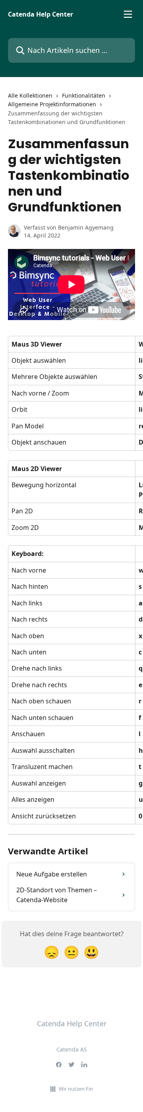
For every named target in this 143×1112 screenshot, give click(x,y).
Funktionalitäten (83, 95)
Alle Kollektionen (30, 95)
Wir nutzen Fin (76, 1088)
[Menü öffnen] (128, 14)
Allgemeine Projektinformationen (52, 104)
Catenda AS (71, 1049)
